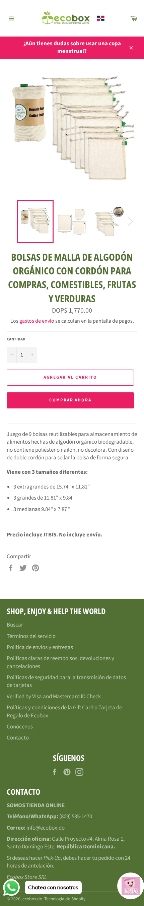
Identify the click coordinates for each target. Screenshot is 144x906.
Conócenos (20, 727)
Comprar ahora (70, 400)
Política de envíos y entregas (40, 647)
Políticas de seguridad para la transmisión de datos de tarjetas (66, 681)
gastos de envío (36, 321)
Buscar (15, 625)
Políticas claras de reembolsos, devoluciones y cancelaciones (60, 662)
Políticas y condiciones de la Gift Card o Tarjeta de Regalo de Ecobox (64, 711)
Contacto (18, 738)
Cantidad (16, 339)
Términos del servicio (31, 636)
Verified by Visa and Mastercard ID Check (54, 697)
